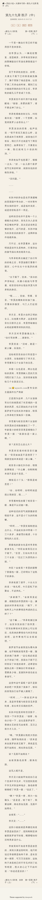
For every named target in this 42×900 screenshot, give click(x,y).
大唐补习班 (20, 3)
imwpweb (28, 897)
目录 (21, 880)
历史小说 (10, 3)
